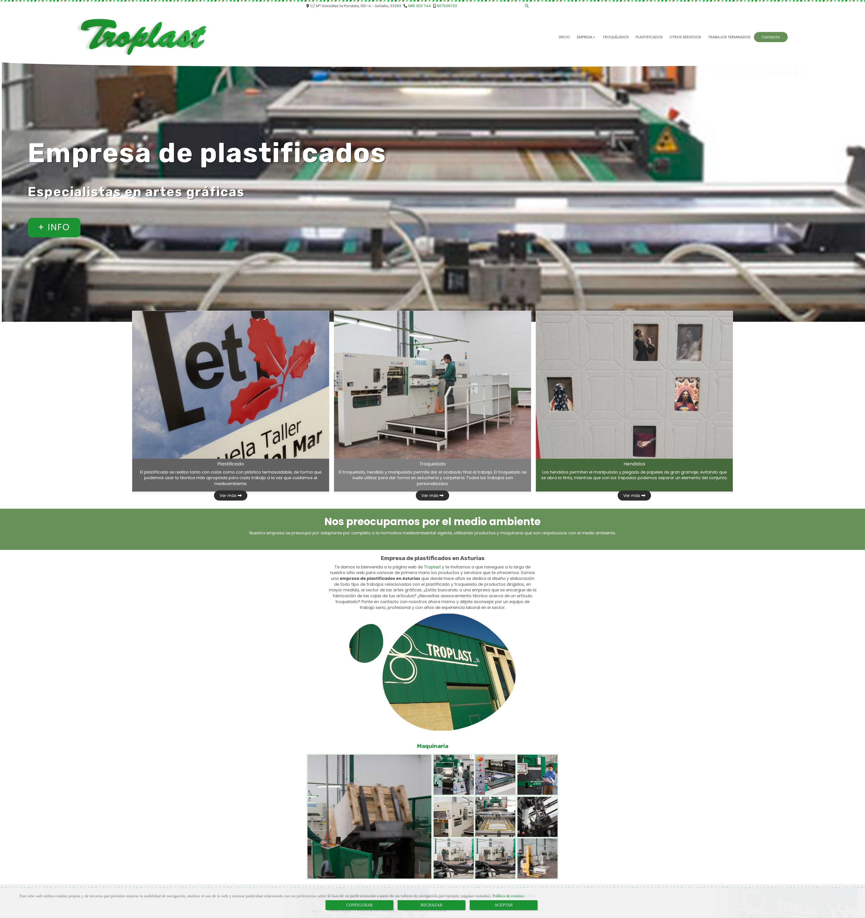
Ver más (229, 495)
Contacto (771, 37)
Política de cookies (508, 896)
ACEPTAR (503, 905)
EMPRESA (585, 37)
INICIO (564, 37)
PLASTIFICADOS (649, 37)
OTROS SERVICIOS (685, 37)
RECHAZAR (431, 905)
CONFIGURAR (359, 905)
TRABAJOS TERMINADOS (729, 37)
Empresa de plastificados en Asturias (433, 558)
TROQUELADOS (616, 37)
